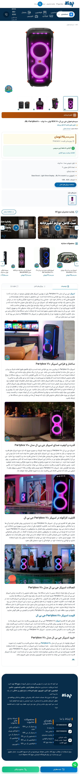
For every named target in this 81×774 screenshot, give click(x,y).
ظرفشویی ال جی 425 (28, 740)
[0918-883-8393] (6, 14)
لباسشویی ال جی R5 (28, 736)
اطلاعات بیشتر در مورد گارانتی (67, 153)
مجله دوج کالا (59, 4)
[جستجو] (40, 4)
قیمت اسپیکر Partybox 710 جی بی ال (55, 616)
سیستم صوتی (70, 25)
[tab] (65, 286)
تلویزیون (15, 744)
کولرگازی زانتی (13, 727)
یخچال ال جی (13, 734)
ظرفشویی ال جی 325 (28, 743)
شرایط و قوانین (47, 739)
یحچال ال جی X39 (29, 733)
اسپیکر (72, 294)
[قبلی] (77, 227)
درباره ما (43, 4)
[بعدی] (2, 227)
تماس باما (49, 731)
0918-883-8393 (14, 12)
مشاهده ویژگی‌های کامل (66, 185)
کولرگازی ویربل (13, 731)
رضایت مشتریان (51, 4)
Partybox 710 (46, 643)
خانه (65, 4)
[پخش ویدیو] (58, 228)
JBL (73, 659)
